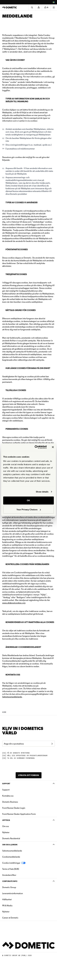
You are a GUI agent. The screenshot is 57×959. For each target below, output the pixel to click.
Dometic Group (17, 887)
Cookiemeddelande (11, 857)
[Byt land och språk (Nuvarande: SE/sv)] (54, 2)
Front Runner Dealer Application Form (19, 814)
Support (6, 784)
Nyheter (14, 832)
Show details (42, 492)
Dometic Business (18, 802)
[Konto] (38, 7)
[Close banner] (53, 447)
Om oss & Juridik (9, 845)
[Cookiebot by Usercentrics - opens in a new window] (35, 447)
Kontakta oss (7, 796)
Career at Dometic (19, 917)
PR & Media (16, 905)
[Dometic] (9, 7)
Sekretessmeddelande (12, 697)
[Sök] (32, 7)
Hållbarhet (7, 899)
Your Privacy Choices (26, 509)
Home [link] (4, 712)
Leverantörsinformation (12, 893)
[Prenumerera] (52, 744)
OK (28, 500)
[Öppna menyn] (53, 7)
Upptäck (6, 820)
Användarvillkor (9, 875)
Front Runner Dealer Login (13, 808)
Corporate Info (9, 881)
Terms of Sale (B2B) (10, 869)
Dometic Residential (19, 838)
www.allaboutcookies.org (13, 603)
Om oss (5, 826)
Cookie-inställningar (11, 863)
